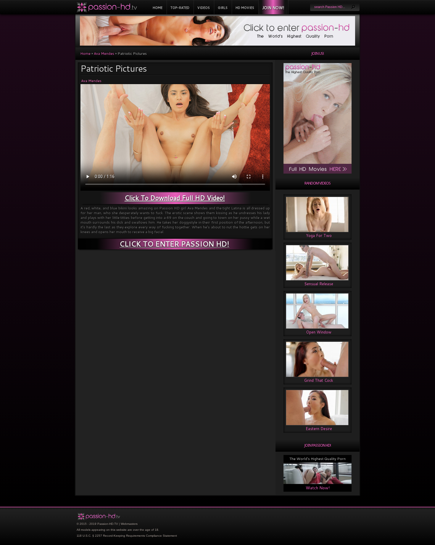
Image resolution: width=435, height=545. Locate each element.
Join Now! (273, 7)
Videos (203, 7)
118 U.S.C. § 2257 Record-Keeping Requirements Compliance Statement (127, 535)
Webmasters (129, 523)
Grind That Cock (318, 380)
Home (157, 7)
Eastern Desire (319, 428)
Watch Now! (318, 488)
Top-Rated (179, 7)
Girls (223, 7)
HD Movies (245, 7)
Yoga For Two (319, 235)
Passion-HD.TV (107, 523)
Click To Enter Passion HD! (174, 244)
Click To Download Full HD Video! (175, 197)
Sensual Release (318, 283)
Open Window (318, 332)
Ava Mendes (104, 53)
